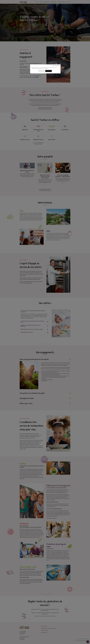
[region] (45, 68)
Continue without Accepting (56, 65)
